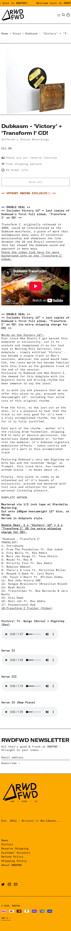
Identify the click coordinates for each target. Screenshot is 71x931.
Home (4, 33)
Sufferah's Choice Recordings (25, 139)
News (4, 840)
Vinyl (16, 33)
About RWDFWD (11, 865)
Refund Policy (12, 856)
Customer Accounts (15, 852)
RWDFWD (16, 905)
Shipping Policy (14, 861)
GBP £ (4, 918)
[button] (63, 15)
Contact (7, 844)
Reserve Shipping (15, 848)
